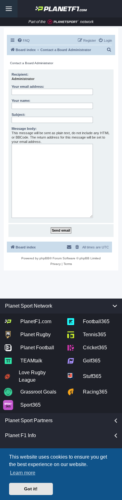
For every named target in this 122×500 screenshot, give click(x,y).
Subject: (18, 114)
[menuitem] (23, 40)
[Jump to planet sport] (63, 22)
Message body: (24, 128)
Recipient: (20, 74)
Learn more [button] (22, 472)
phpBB (44, 258)
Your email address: (28, 86)
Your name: (21, 100)
